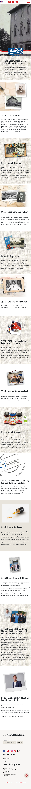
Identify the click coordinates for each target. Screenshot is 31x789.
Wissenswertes (6, 758)
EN (1, 2)
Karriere (5, 760)
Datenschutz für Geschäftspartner (10, 774)
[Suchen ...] (6, 2)
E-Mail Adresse (6, 740)
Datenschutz (6, 772)
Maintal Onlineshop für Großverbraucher (12, 769)
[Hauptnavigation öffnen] (28, 2)
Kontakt (4, 761)
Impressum (5, 775)
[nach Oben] (26, 775)
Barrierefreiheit (6, 777)
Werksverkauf (6, 771)
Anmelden (19, 742)
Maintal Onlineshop (7, 768)
